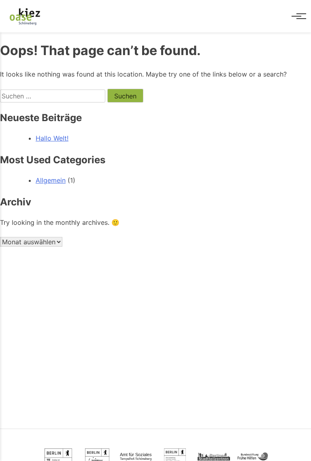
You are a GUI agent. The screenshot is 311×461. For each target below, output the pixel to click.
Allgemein (51, 180)
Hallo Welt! (52, 138)
